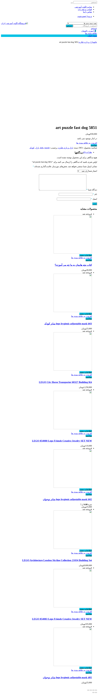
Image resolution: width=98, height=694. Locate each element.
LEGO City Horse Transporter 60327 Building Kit (65, 382)
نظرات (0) (87, 152)
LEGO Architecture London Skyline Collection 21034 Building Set (57, 560)
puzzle (47, 148)
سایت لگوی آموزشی (83, 7)
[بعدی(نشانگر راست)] (93, 692)
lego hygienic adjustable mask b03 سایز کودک (68, 323)
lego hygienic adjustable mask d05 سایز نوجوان (67, 677)
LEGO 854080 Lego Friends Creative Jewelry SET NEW (62, 440)
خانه (95, 42)
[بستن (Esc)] (96, 690)
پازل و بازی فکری (86, 42)
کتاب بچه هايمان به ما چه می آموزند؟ (73, 265)
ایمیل (94, 199)
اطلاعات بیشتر (85, 255)
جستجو (69, 26)
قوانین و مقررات (85, 9)
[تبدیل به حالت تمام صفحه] (91, 690)
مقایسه (94, 145)
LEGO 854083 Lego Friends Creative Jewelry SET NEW (62, 619)
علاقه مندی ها (91, 33)
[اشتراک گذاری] (93, 690)
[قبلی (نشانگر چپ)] (96, 692)
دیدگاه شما (91, 190)
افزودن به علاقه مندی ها (86, 143)
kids (41, 148)
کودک (32, 148)
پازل (37, 148)
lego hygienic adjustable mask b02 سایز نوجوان (67, 499)
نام (95, 194)
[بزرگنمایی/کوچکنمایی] (88, 690)
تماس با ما (87, 12)
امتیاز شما (92, 171)
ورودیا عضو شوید (84, 16)
